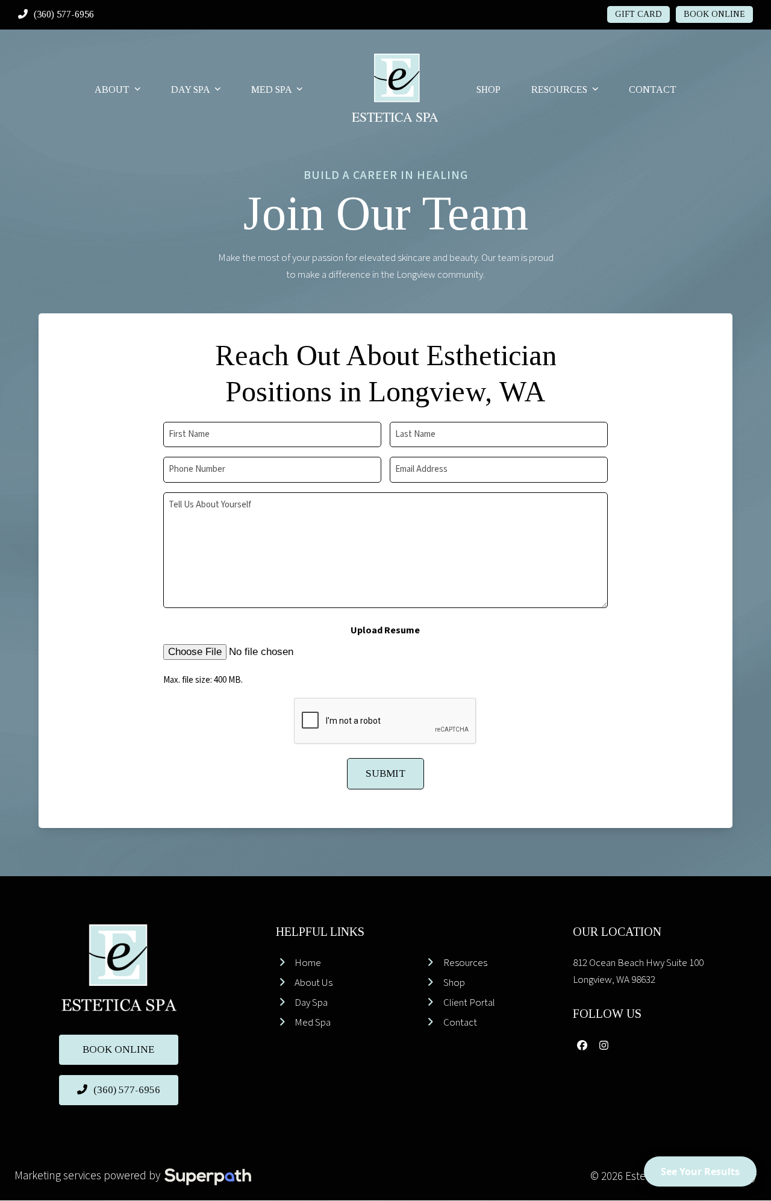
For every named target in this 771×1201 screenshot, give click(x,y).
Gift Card (638, 14)
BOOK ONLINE (714, 14)
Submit (385, 773)
